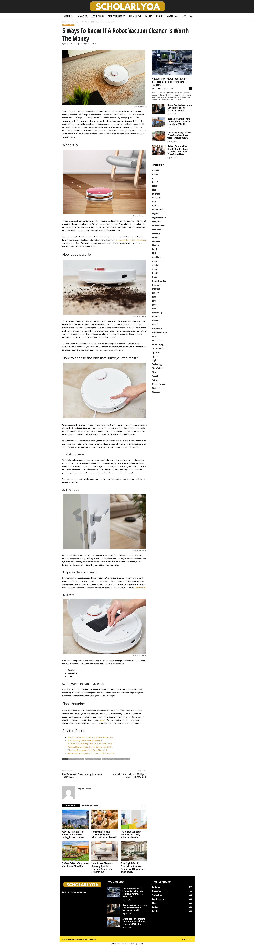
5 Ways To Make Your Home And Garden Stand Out (75, 865)
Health (159, 16)
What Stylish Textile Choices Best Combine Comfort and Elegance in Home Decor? (132, 867)
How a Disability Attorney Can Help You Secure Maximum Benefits (179, 107)
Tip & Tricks (135, 16)
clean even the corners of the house (131, 240)
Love (154, 304)
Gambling (172, 16)
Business (68, 16)
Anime (155, 173)
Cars (154, 201)
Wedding (156, 391)
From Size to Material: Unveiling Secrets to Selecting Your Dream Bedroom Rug (102, 867)
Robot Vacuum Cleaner (111, 759)
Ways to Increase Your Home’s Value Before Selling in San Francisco (73, 834)
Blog (183, 16)
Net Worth (157, 328)
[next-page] (145, 805)
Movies (155, 320)
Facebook (156, 233)
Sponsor (156, 352)
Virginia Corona (70, 44)
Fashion (155, 237)
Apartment (73, 759)
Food (154, 249)
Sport (154, 356)
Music (154, 324)
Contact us (187, 939)
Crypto (155, 213)
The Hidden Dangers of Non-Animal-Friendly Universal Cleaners (131, 834)
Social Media (158, 348)
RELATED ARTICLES (71, 805)
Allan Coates (157, 88)
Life (154, 300)
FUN (154, 253)
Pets (154, 336)
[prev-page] (142, 805)
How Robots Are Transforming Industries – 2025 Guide (82, 775)
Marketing (157, 312)
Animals (155, 169)
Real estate (157, 340)
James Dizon (89, 759)
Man (154, 308)
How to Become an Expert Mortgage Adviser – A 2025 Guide (129, 775)
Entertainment (158, 225)
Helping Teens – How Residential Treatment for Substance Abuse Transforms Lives (178, 150)
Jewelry (155, 292)
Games (155, 261)
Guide (154, 269)
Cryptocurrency (116, 16)
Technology (97, 16)
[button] (191, 16)
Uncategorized (158, 384)
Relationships (158, 344)
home (81, 759)
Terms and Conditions (120, 943)
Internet (156, 288)
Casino (148, 16)
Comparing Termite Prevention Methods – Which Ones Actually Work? (104, 834)
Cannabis (156, 197)
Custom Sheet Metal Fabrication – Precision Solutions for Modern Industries (169, 82)
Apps (154, 177)
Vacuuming (125, 759)
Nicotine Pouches (160, 332)
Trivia (154, 380)
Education (81, 16)
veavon (103, 720)
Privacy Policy (137, 943)
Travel (155, 376)
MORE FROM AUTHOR (90, 805)
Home (64, 22)
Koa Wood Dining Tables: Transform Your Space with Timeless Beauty (179, 135)
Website (156, 388)
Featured (156, 241)
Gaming (155, 265)
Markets (156, 316)
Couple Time (157, 209)
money (98, 759)
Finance (155, 245)
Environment (157, 229)
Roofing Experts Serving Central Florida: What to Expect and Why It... (178, 121)
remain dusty (140, 587)
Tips (154, 372)
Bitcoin (155, 185)
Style (154, 360)
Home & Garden (73, 22)
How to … (156, 284)
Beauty (155, 181)
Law (154, 296)
